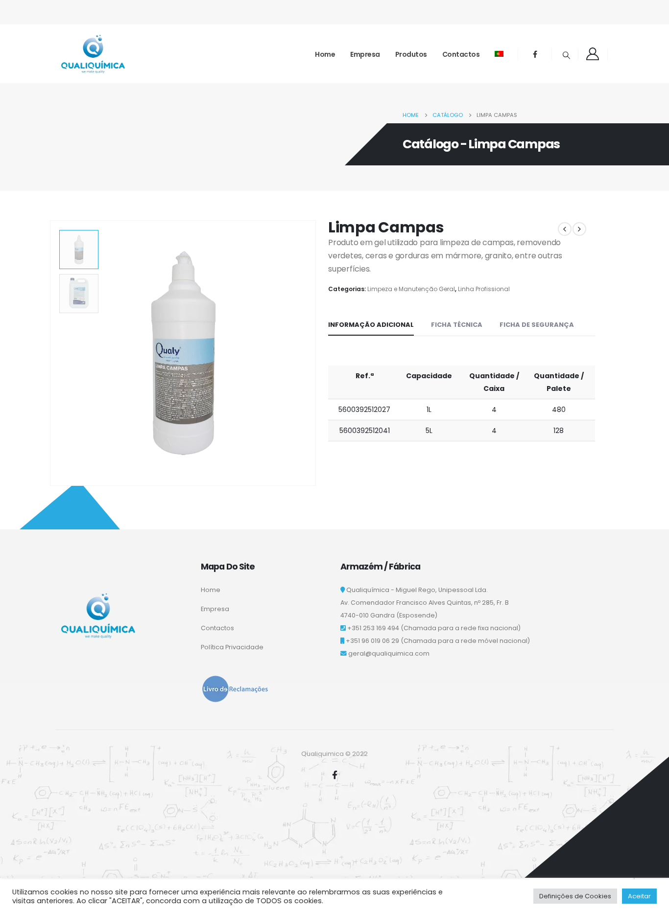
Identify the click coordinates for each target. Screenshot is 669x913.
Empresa (365, 54)
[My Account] (592, 53)
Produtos (411, 54)
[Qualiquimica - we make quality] (93, 54)
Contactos (461, 54)
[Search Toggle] (566, 55)
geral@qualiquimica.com (389, 653)
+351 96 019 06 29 (372, 641)
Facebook (334, 774)
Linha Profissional (484, 289)
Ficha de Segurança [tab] (537, 324)
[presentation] (52, 353)
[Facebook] (535, 54)
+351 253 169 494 (373, 628)
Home (325, 54)
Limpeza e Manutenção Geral (411, 289)
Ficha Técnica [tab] (456, 324)
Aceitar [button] (639, 896)
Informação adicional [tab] (371, 324)
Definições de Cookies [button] (575, 896)
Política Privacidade (232, 647)
